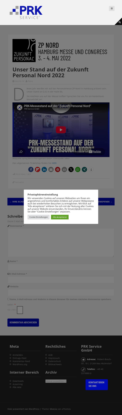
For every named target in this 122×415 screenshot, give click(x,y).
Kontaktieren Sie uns (96, 384)
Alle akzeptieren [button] (60, 217)
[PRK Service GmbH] (26, 12)
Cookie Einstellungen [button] (38, 217)
